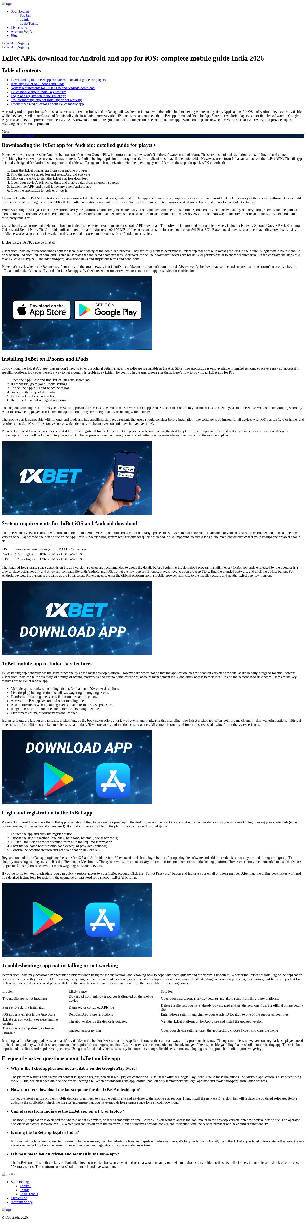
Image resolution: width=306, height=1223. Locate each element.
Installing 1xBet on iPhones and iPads (37, 84)
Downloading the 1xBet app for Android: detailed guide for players (58, 80)
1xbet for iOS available (18, 135)
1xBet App (9, 43)
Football (25, 15)
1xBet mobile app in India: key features (38, 92)
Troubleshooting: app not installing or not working (46, 100)
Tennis (24, 19)
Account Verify (21, 31)
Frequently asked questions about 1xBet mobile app (47, 104)
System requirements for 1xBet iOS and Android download (53, 88)
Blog (14, 35)
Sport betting (20, 11)
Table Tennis (29, 23)
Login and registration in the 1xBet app (38, 96)
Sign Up (24, 43)
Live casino (19, 27)
